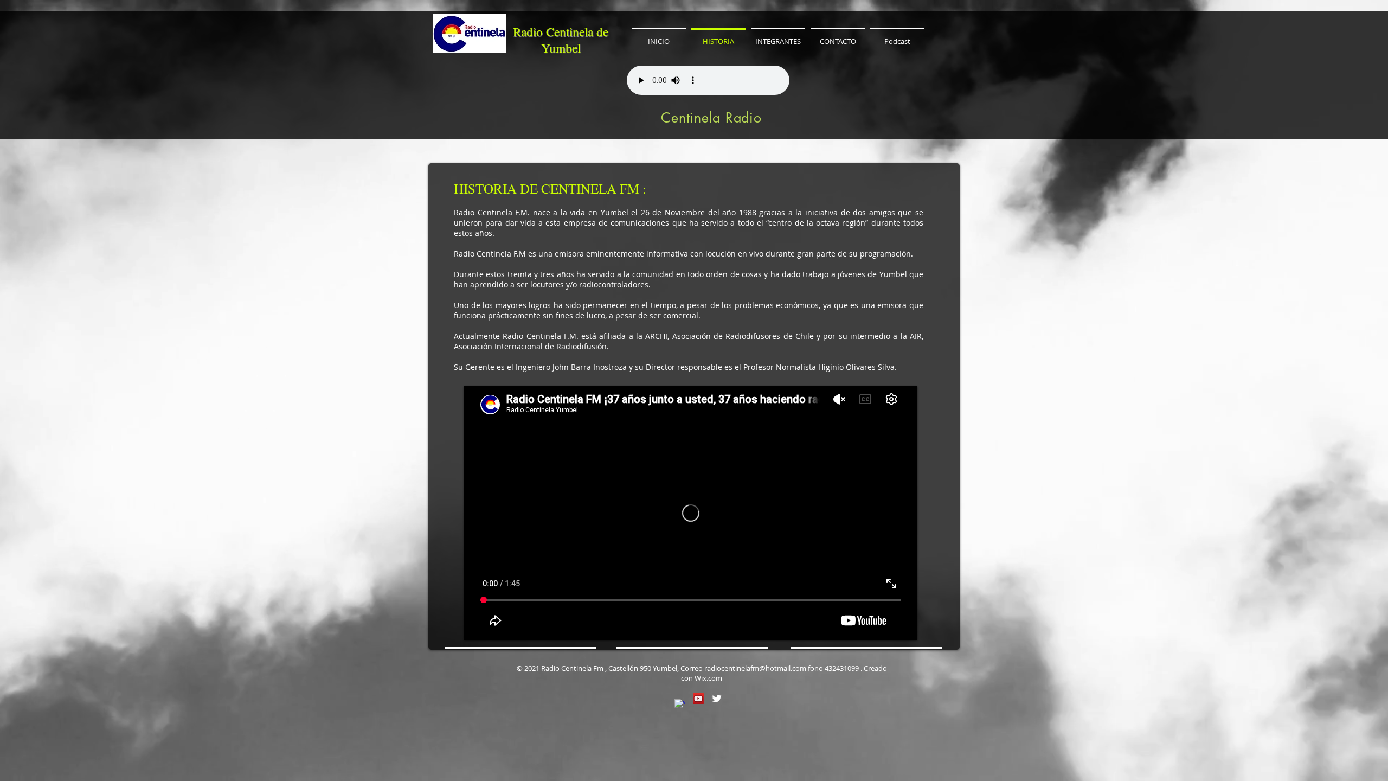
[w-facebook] (679, 704)
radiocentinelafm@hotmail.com (755, 668)
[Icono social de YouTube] (698, 698)
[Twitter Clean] (716, 698)
